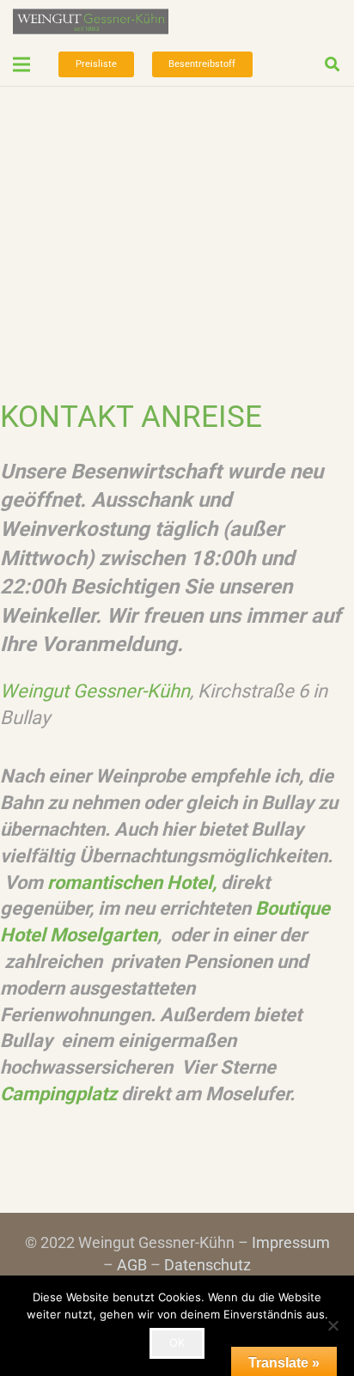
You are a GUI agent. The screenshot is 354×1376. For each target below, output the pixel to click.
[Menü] (21, 64)
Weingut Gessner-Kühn (95, 691)
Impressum (291, 1242)
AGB (132, 1265)
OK (177, 1342)
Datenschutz (207, 1265)
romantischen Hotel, (132, 882)
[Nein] (332, 1325)
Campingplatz (58, 1094)
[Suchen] (332, 64)
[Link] (90, 22)
